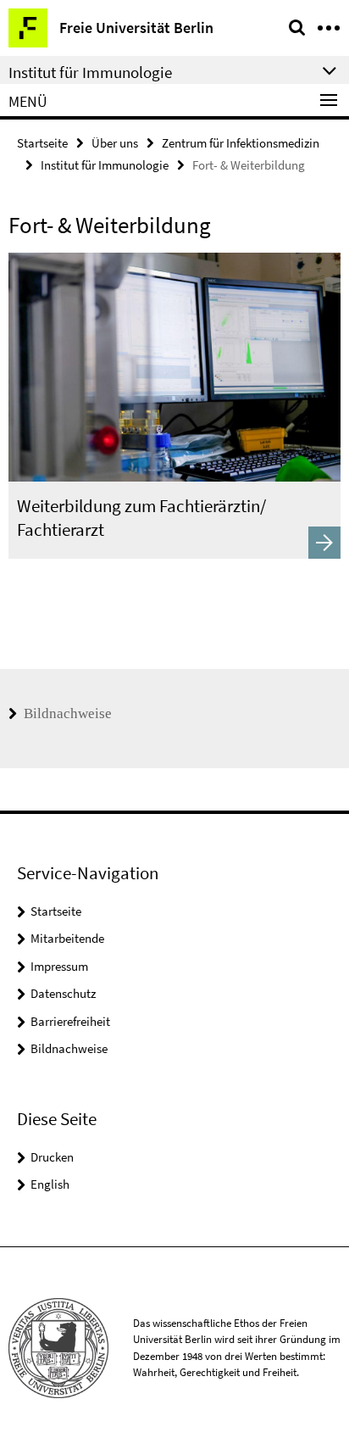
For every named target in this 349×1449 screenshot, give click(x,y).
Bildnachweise (66, 713)
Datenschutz (63, 993)
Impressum (59, 966)
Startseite (42, 143)
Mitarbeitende (67, 938)
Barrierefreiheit (70, 1021)
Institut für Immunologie (105, 165)
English (49, 1184)
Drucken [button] (52, 1157)
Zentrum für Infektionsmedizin (240, 143)
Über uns (114, 143)
